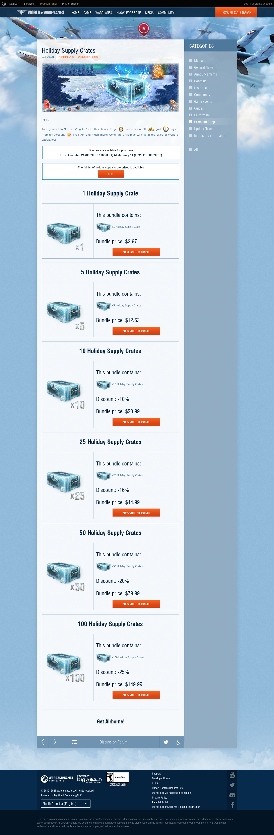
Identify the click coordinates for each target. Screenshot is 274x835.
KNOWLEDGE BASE (129, 12)
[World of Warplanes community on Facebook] (232, 805)
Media (198, 60)
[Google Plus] (178, 742)
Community (202, 94)
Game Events (203, 101)
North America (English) (60, 803)
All (196, 149)
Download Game (236, 12)
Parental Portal (160, 802)
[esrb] (117, 779)
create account (263, 3)
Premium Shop (204, 122)
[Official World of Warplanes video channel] (232, 775)
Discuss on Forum (88, 56)
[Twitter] (166, 742)
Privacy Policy (159, 797)
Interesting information (210, 135)
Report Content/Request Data (168, 788)
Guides (199, 108)
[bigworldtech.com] (89, 779)
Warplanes (103, 12)
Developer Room (161, 778)
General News (203, 67)
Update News (203, 128)
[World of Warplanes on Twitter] (232, 785)
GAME (87, 12)
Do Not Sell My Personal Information (171, 793)
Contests (200, 81)
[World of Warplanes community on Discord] (232, 795)
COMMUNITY (166, 12)
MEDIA (149, 12)
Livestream (202, 115)
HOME (75, 12)
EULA (155, 783)
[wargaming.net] (57, 779)
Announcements (205, 74)
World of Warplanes (40, 12)
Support (156, 773)
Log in (247, 3)
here (111, 174)
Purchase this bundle (136, 252)
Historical (201, 88)
